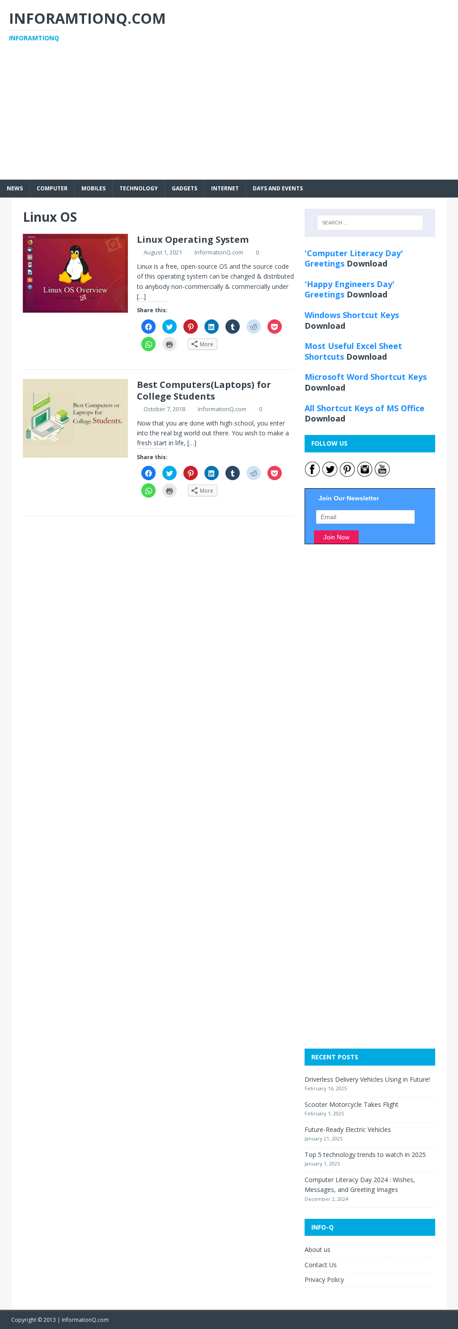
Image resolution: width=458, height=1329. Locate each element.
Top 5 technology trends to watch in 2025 (365, 1154)
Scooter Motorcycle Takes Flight (352, 1104)
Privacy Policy (324, 1279)
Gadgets (184, 188)
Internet (225, 188)
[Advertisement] (229, 117)
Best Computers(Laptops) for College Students (204, 390)
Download (367, 263)
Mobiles (93, 188)
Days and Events (278, 188)
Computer (52, 188)
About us (318, 1249)
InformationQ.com (219, 252)
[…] (141, 296)
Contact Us (321, 1264)
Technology (138, 188)
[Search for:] (370, 222)
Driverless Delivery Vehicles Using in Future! (367, 1079)
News (15, 188)
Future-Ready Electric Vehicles (348, 1129)
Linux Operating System (193, 239)
